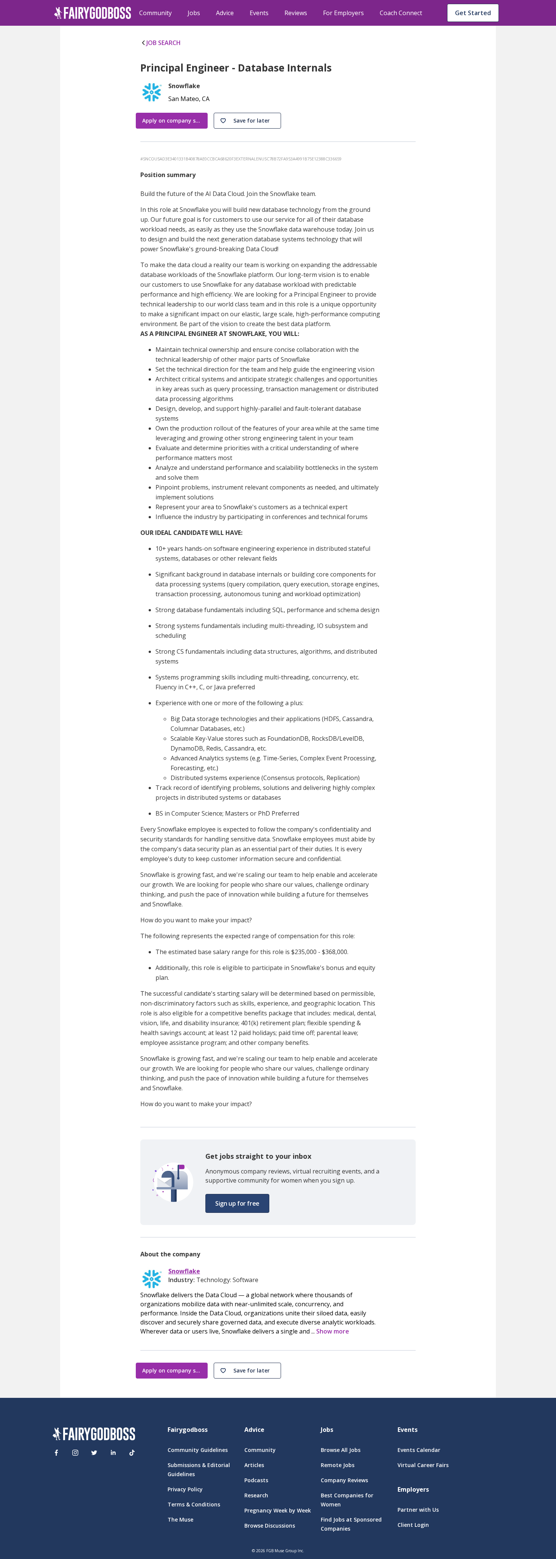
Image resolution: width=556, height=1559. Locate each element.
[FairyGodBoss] (94, 1435)
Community (155, 13)
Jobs (194, 13)
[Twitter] (94, 1452)
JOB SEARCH (163, 43)
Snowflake (184, 1271)
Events (259, 13)
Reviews (295, 13)
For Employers (343, 13)
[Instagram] (75, 1452)
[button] (247, 121)
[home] (92, 13)
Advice (225, 13)
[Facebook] (56, 1452)
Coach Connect (401, 13)
